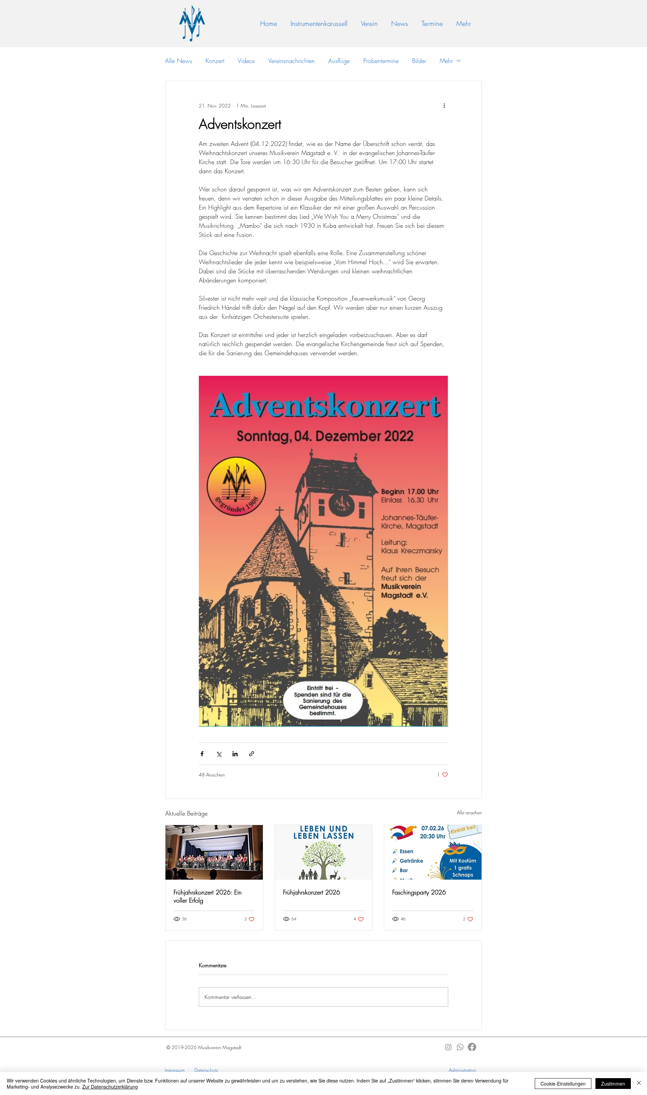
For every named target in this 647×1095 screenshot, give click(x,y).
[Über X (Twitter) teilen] (218, 754)
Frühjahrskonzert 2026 (311, 892)
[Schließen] (639, 1083)
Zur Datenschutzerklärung (110, 1086)
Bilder (419, 60)
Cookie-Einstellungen (563, 1083)
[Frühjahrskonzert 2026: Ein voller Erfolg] (214, 852)
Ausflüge (339, 60)
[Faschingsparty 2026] (433, 852)
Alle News (178, 60)
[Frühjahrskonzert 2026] (323, 852)
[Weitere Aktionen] (444, 105)
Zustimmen (613, 1083)
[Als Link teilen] (251, 754)
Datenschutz (206, 1070)
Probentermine (381, 60)
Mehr (446, 60)
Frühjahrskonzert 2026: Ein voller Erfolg (208, 896)
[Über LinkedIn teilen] (235, 754)
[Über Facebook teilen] (202, 754)
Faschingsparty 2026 (419, 892)
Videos (246, 60)
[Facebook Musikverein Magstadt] (472, 1047)
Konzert (215, 60)
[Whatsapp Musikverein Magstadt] (460, 1047)
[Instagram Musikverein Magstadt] (448, 1047)
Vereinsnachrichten (291, 60)
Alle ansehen (469, 812)
